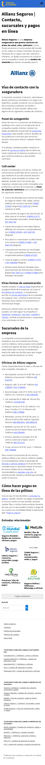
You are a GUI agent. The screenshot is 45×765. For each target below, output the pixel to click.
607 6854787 (32, 394)
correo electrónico (19, 295)
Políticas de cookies (11, 634)
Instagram (16, 314)
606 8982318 (31, 422)
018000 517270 (34, 259)
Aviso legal (8, 638)
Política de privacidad (12, 631)
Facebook (6, 314)
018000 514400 (24, 242)
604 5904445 (19, 432)
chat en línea (24, 286)
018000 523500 (15, 232)
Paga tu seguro (13, 513)
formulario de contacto (12, 292)
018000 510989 (31, 272)
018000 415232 (30, 255)
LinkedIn (35, 314)
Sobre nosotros (10, 624)
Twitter (5, 317)
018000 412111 (33, 216)
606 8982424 (18, 422)
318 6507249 (19, 402)
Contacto (7, 627)
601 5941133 (24, 206)
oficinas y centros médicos (14, 463)
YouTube (26, 314)
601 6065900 (11, 262)
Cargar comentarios (22, 596)
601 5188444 (19, 387)
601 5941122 (17, 272)
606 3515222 (19, 442)
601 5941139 (10, 222)
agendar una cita (25, 472)
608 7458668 (10, 450)
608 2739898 (18, 412)
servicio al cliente (18, 150)
